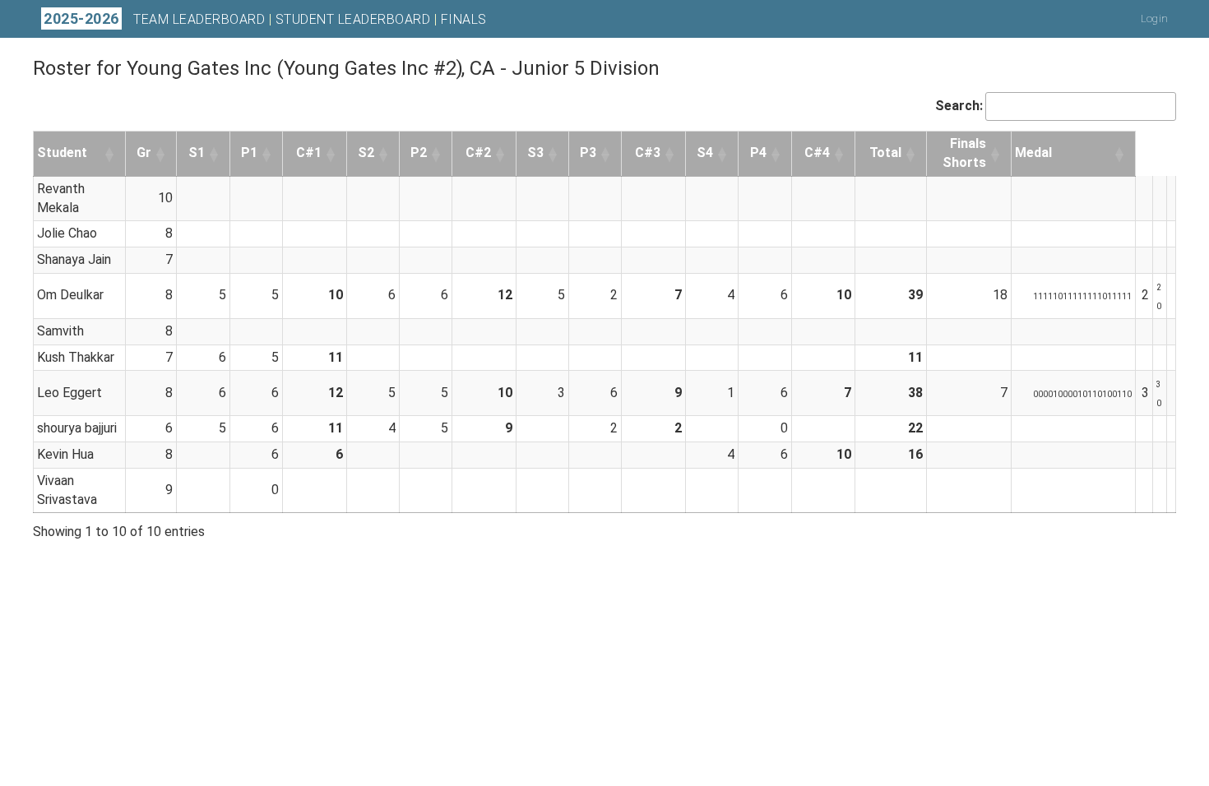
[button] (110, 154)
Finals (464, 19)
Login (1154, 18)
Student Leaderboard (353, 19)
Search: (959, 105)
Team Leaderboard (199, 19)
